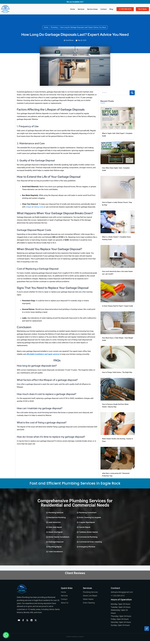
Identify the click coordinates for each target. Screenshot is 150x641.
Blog (111, 9)
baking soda (38, 207)
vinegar (28, 207)
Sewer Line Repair (90, 596)
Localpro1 (81, 636)
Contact (104, 9)
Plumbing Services (90, 592)
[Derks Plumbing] (22, 589)
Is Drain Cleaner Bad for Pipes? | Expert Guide (117, 306)
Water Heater (88, 599)
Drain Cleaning (89, 603)
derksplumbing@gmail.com (122, 592)
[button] (6, 635)
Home (72, 9)
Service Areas (92, 9)
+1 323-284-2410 (117, 596)
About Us (64, 603)
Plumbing (54, 27)
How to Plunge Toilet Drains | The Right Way (117, 372)
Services (81, 9)
